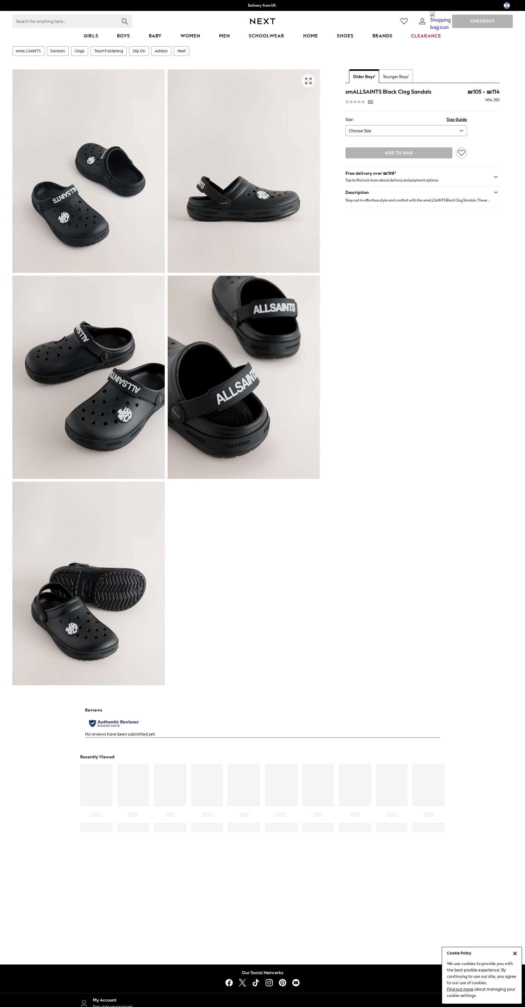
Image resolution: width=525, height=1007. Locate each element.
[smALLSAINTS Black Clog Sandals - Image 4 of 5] (244, 377)
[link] (422, 21)
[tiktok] (255, 982)
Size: (349, 119)
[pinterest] (282, 982)
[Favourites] (404, 21)
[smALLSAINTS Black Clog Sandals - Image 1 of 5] (88, 171)
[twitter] (242, 982)
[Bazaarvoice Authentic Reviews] (114, 723)
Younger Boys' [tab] (396, 76)
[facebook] (229, 982)
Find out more (460, 989)
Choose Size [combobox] (360, 130)
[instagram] (269, 982)
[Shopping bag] (440, 21)
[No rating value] (356, 102)
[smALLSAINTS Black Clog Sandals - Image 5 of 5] (88, 583)
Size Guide (457, 119)
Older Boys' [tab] (364, 76)
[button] (422, 192)
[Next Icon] (262, 21)
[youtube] (296, 982)
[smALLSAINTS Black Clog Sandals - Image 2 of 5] (244, 171)
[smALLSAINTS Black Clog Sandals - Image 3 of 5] (88, 377)
